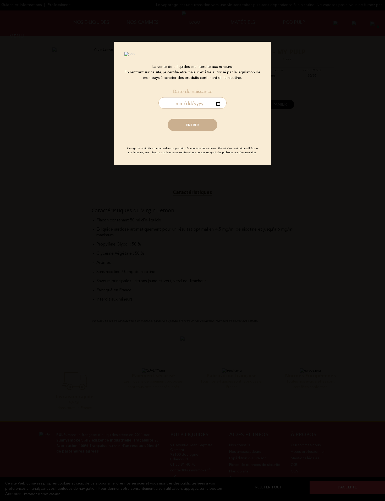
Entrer (192, 125)
